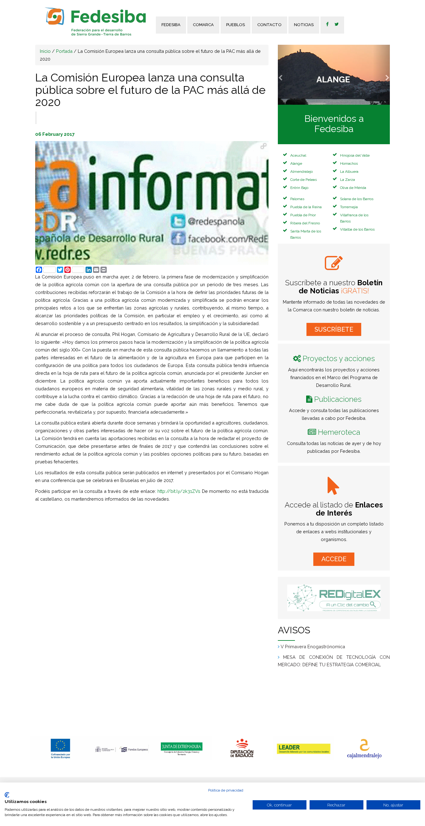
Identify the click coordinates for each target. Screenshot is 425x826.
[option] (60, 748)
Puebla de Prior (303, 215)
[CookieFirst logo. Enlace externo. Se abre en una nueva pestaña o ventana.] (7, 795)
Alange (296, 163)
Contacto (269, 24)
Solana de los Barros (356, 199)
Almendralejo (301, 171)
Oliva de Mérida (353, 188)
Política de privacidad (225, 790)
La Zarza (347, 179)
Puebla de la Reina (306, 207)
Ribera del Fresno (305, 223)
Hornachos (349, 163)
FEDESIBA (170, 24)
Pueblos (235, 24)
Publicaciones (338, 399)
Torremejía (349, 207)
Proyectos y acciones (339, 358)
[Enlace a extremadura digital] (334, 598)
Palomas (297, 199)
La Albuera (349, 171)
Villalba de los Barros (357, 229)
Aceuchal (298, 155)
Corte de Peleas (303, 179)
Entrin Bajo (299, 188)
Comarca (203, 24)
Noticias (304, 24)
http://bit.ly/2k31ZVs (178, 491)
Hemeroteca (339, 432)
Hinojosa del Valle (355, 155)
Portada (64, 51)
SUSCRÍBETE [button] (334, 329)
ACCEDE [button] (333, 559)
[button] (286, 75)
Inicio (45, 51)
